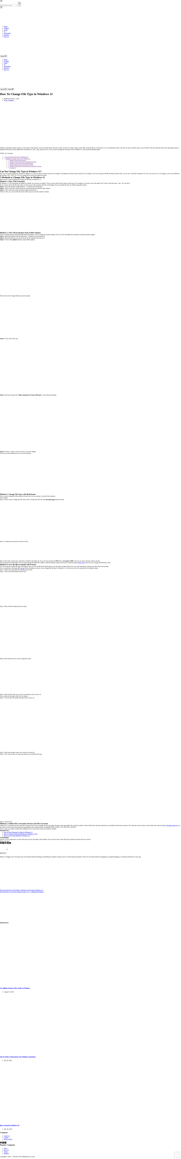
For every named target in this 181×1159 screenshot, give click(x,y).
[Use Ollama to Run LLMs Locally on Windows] (36, 984)
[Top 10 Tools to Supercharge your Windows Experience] (36, 1053)
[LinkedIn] (8, 843)
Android (6, 61)
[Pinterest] (6, 843)
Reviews (6, 68)
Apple (5, 63)
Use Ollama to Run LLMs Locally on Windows (15, 988)
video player (81, 562)
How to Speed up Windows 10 (9, 1125)
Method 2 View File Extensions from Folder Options (23, 161)
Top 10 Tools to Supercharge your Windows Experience (18, 1057)
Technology (7, 66)
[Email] (10, 843)
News (5, 1148)
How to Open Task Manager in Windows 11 (17, 835)
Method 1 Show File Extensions (18, 160)
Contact (6, 1137)
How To (6, 70)
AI (4, 64)
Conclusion (13, 168)
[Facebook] (1, 843)
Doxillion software (172, 825)
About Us (7, 1136)
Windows (11, 100)
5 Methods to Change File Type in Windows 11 (17, 158)
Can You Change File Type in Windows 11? (16, 157)
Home (5, 59)
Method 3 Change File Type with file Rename (21, 163)
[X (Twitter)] (3, 843)
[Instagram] (5, 1143)
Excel (22, 568)
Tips (6, 100)
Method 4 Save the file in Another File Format (21, 164)
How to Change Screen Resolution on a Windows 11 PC (21, 834)
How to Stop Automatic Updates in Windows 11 (18, 832)
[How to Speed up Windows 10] (36, 1121)
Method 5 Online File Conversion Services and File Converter (25, 166)
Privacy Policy (8, 1139)
